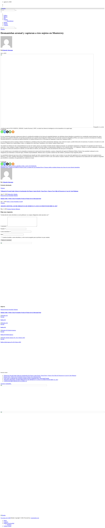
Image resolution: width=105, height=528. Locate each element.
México (5, 16)
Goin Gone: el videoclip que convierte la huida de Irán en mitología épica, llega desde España (26, 378)
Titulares (3, 29)
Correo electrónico (6, 231)
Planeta (5, 22)
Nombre (3, 228)
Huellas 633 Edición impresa (7, 334)
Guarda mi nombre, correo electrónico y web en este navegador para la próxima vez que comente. (26, 237)
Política (5, 15)
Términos (9, 524)
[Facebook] (4, 132)
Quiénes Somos (7, 526)
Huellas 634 (3, 327)
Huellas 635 (3, 319)
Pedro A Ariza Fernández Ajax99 (15, 201)
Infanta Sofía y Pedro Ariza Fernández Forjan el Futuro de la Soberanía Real (21, 198)
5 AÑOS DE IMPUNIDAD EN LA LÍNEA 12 (15, 381)
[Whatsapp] (2, 132)
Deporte (6, 23)
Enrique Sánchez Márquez (13, 209)
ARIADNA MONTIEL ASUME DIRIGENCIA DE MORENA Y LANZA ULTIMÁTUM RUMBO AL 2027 (29, 206)
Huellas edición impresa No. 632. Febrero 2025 (11, 342)
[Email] (10, 132)
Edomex (6, 19)
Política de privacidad (9, 523)
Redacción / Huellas (12, 194)
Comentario (4, 226)
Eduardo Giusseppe (8, 50)
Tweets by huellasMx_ (6, 383)
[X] (7, 132)
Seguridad (11, 195)
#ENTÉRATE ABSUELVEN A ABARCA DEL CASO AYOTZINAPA (18, 166)
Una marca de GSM (6, 518)
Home (5, 520)
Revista (6, 195)
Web (2, 234)
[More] (13, 132)
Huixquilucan (10, 21)
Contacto (6, 25)
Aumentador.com (35, 518)
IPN (5, 18)
